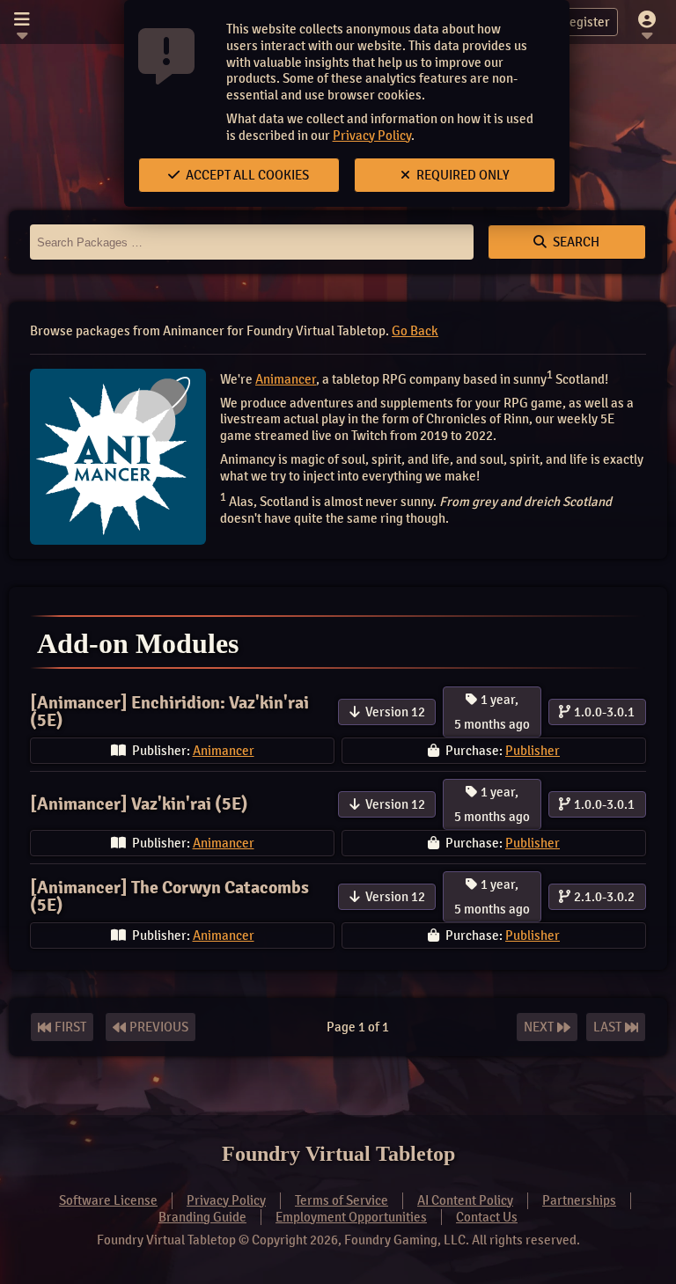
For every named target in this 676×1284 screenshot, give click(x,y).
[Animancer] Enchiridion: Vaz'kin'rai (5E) (169, 711)
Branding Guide (202, 1217)
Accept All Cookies (246, 175)
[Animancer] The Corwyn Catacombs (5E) (169, 896)
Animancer (285, 379)
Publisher (532, 751)
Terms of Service (341, 1200)
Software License (108, 1200)
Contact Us (487, 1217)
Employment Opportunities (351, 1217)
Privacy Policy (372, 135)
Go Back (415, 331)
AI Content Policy (465, 1200)
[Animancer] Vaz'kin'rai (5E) (139, 804)
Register (586, 22)
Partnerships (579, 1200)
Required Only (462, 175)
